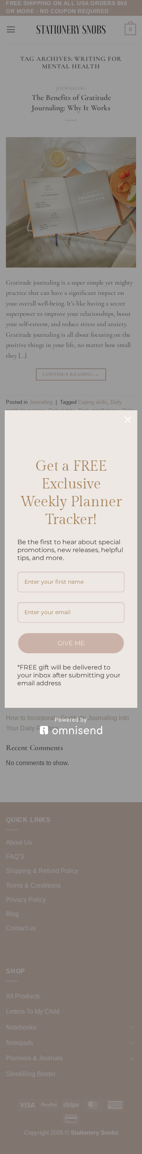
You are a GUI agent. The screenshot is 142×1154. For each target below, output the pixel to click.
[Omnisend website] (71, 726)
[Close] (127, 419)
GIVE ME (71, 643)
